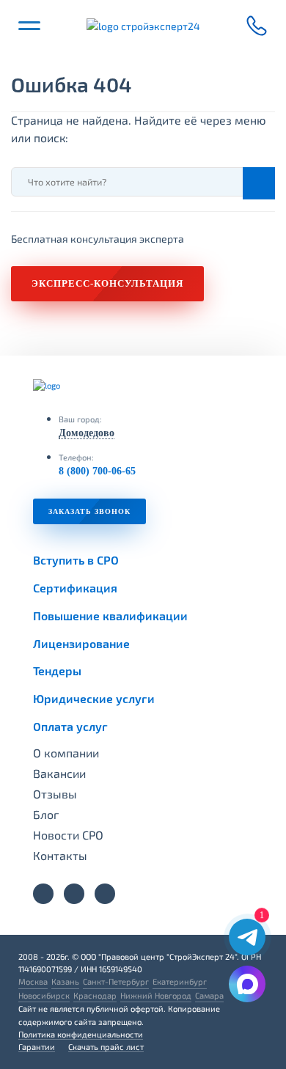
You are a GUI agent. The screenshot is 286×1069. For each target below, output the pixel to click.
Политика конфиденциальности (80, 1034)
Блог (46, 814)
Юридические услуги (94, 698)
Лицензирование (81, 643)
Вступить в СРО (76, 560)
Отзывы (55, 794)
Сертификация (75, 588)
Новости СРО (68, 835)
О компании (66, 753)
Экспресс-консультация (107, 283)
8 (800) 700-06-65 (97, 471)
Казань (65, 981)
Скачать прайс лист (106, 1046)
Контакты (60, 856)
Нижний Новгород (155, 995)
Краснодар (95, 995)
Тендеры (57, 670)
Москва (33, 981)
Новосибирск (44, 995)
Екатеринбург (180, 981)
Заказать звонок (89, 511)
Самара (209, 995)
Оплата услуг (70, 726)
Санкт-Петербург (116, 981)
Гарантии (36, 1046)
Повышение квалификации (110, 615)
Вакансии (59, 773)
